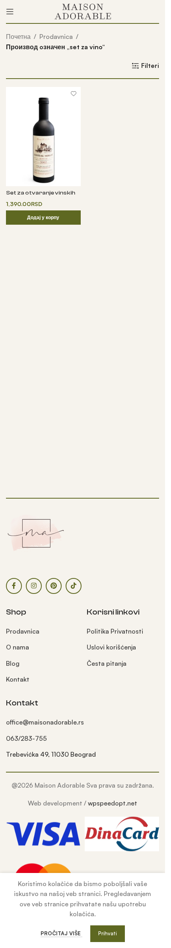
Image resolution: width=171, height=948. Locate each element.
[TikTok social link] (74, 586)
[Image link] (36, 532)
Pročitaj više (61, 933)
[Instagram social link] (34, 586)
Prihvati (107, 933)
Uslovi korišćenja (111, 647)
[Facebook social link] (14, 586)
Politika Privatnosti (115, 631)
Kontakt (17, 679)
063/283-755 (26, 738)
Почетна (18, 36)
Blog (12, 663)
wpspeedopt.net (112, 803)
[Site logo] (83, 11)
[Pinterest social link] (54, 586)
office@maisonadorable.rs (45, 722)
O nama (17, 647)
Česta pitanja (106, 663)
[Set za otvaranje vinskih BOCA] (43, 136)
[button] (43, 217)
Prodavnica (56, 36)
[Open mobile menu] (10, 11)
